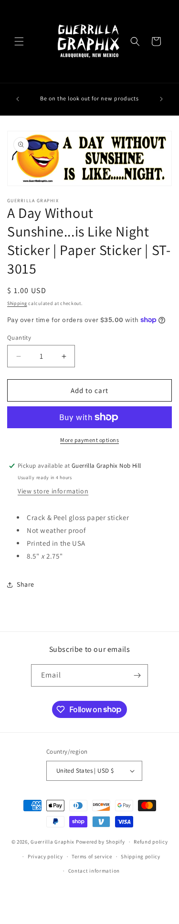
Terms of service (92, 856)
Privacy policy (45, 856)
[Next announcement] (161, 98)
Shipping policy (140, 856)
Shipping (17, 303)
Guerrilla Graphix (52, 841)
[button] (19, 41)
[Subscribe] (136, 675)
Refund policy (151, 841)
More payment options (89, 439)
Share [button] (25, 584)
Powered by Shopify (100, 841)
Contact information (94, 870)
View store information (53, 491)
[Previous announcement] (17, 98)
